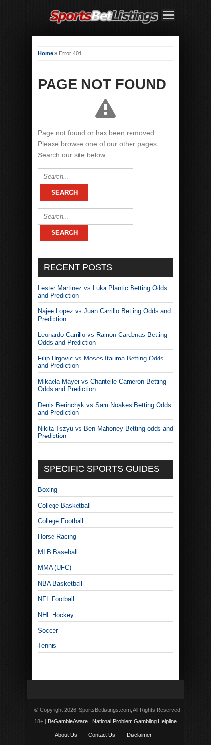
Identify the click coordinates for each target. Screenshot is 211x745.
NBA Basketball (60, 583)
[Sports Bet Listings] (104, 23)
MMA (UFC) (54, 567)
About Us (66, 735)
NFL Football (56, 599)
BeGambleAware (68, 721)
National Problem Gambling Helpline (134, 721)
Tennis (47, 645)
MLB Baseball (58, 552)
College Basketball (64, 505)
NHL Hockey (56, 614)
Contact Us (101, 735)
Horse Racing (57, 536)
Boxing (47, 489)
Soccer (48, 630)
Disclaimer (139, 735)
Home (45, 53)
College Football (60, 521)
